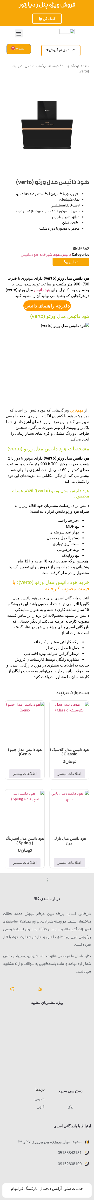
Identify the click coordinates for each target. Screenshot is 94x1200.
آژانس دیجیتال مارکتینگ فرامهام (36, 1188)
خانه (86, 66)
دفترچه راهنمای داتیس (47, 306)
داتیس (66, 255)
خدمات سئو (74, 1188)
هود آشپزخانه (70, 66)
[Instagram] (26, 989)
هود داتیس (51, 66)
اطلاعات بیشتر (69, 774)
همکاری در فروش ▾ (61, 50)
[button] (19, 33)
